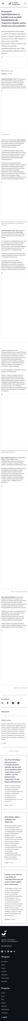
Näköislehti (4, 981)
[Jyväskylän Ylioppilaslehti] (4, 936)
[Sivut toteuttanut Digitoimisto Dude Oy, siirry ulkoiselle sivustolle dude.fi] (4, 1017)
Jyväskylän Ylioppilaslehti (16, 3)
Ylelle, (16, 234)
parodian (15, 81)
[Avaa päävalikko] (3, 3)
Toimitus (3, 968)
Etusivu (3, 965)
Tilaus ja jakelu (5, 978)
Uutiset (6, 805)
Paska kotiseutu (5, 1009)
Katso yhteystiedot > (6, 946)
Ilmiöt (2, 996)
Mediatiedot (4, 975)
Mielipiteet (4, 73)
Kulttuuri (3, 1003)
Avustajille (4, 971)
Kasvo (2, 999)
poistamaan (22, 79)
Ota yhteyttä (4, 961)
